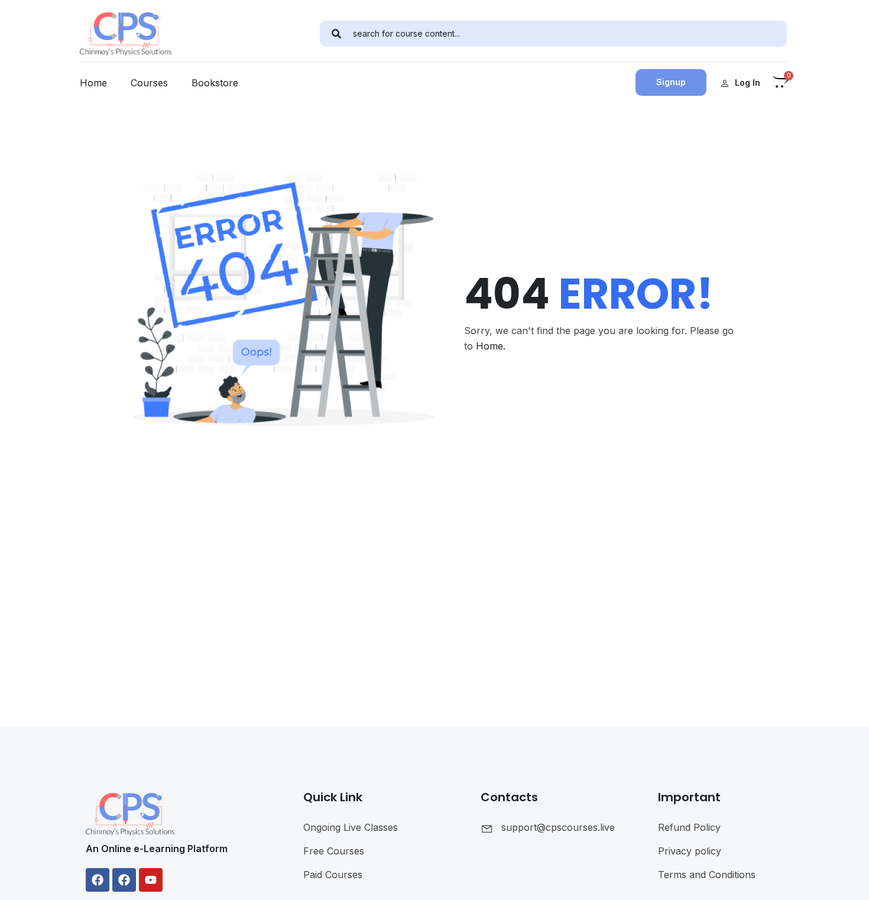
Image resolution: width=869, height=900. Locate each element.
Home (93, 83)
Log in (747, 82)
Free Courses (333, 851)
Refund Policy (689, 827)
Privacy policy (689, 851)
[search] (336, 34)
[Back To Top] (845, 879)
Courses (149, 83)
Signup (671, 82)
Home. (490, 346)
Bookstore (215, 83)
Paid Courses (332, 874)
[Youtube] (151, 880)
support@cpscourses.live (558, 827)
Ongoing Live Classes (350, 827)
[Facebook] (97, 880)
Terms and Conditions (706, 874)
